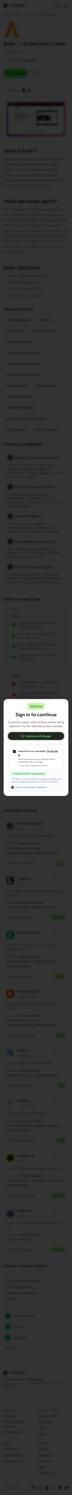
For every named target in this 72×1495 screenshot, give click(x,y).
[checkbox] (14, 751)
